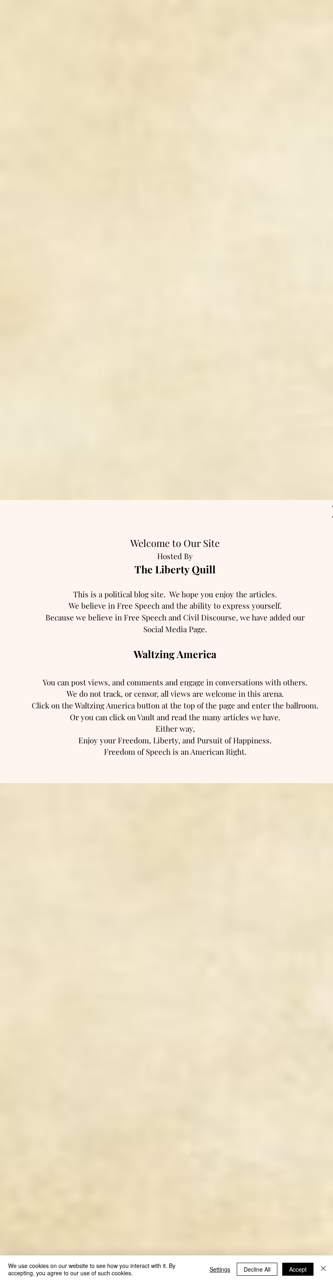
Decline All (257, 1269)
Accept (298, 1269)
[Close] (323, 1269)
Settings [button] (220, 1269)
